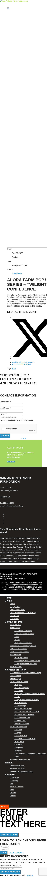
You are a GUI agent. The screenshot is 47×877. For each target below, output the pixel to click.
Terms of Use (19, 578)
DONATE (4, 806)
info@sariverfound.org (14, 506)
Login (4, 853)
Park (14, 369)
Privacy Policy (6, 578)
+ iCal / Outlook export (21, 364)
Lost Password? (16, 853)
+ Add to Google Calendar (23, 362)
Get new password (10, 872)
